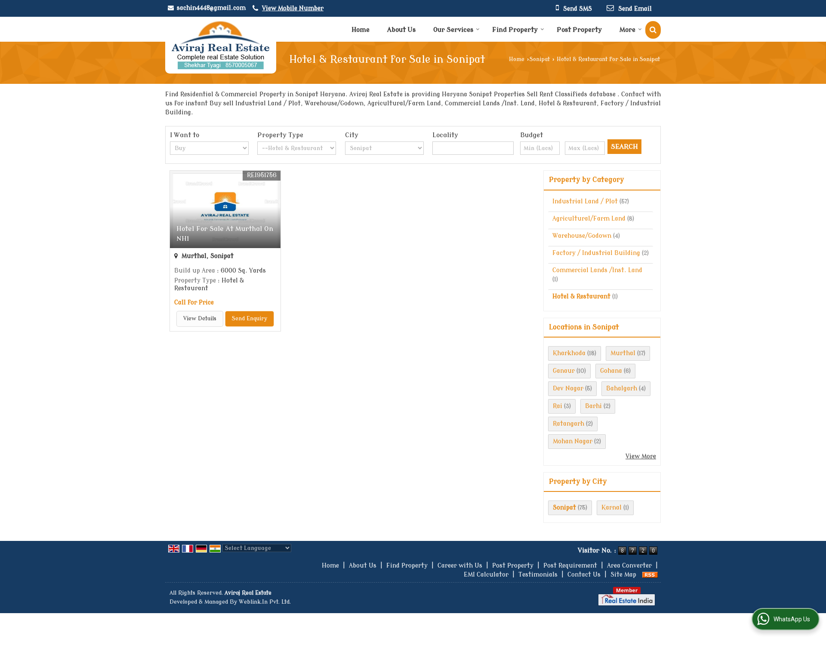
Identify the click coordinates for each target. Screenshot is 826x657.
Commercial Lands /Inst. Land (597, 270)
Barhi (593, 406)
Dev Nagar (568, 388)
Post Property (579, 30)
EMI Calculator (486, 574)
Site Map (623, 574)
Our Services (453, 30)
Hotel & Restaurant (581, 296)
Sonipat (540, 59)
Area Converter (629, 565)
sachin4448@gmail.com (211, 8)
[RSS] (650, 574)
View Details (199, 319)
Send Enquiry (249, 319)
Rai (557, 406)
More (627, 30)
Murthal (622, 353)
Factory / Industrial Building (596, 253)
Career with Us (460, 565)
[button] (293, 8)
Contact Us (584, 574)
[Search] (653, 30)
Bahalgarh (621, 388)
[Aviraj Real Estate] (221, 45)
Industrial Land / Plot (585, 201)
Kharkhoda (569, 353)
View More (641, 456)
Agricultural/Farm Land (589, 218)
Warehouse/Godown (581, 236)
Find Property (515, 30)
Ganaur (564, 371)
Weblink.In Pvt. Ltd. (265, 602)
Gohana (611, 371)
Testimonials (538, 574)
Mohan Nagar (572, 441)
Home (360, 30)
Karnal (611, 507)
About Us (401, 30)
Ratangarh (568, 424)
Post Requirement (570, 565)
